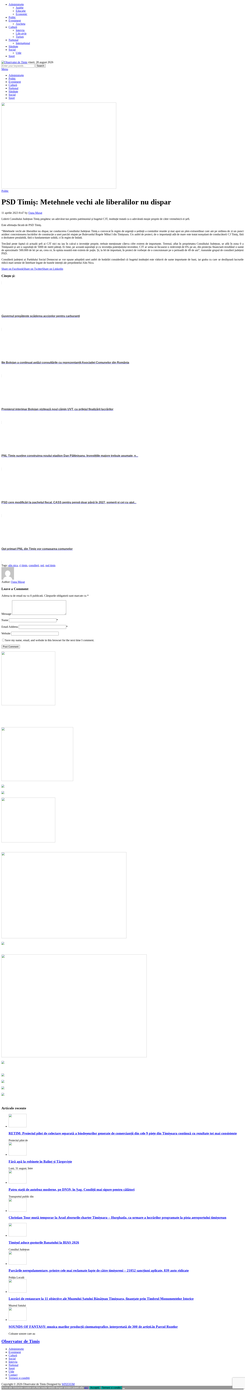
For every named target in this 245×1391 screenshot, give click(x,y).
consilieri (34, 565)
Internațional (23, 43)
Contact (13, 1374)
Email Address (9, 626)
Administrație (16, 4)
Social (12, 49)
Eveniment (15, 20)
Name (4, 620)
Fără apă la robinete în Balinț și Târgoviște (40, 1161)
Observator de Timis (20, 1341)
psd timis (50, 565)
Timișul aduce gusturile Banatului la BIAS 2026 (44, 1242)
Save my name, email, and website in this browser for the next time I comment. (49, 640)
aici (86, 1387)
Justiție (19, 7)
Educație (21, 10)
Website (5, 633)
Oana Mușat (35, 212)
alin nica (13, 565)
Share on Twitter (32, 268)
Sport (12, 56)
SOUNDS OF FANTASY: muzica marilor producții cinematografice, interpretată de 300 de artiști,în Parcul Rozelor (93, 1327)
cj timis (23, 565)
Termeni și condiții (19, 1378)
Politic (12, 17)
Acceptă (94, 1387)
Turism (20, 36)
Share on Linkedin (52, 268)
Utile (18, 52)
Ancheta (20, 23)
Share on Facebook (12, 268)
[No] (123, 1388)
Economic (21, 14)
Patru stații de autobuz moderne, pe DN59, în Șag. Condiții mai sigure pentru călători (72, 1189)
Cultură (13, 27)
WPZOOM (68, 1384)
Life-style (21, 33)
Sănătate (13, 46)
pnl (42, 565)
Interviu (20, 30)
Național (13, 39)
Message (6, 613)
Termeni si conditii (111, 1387)
